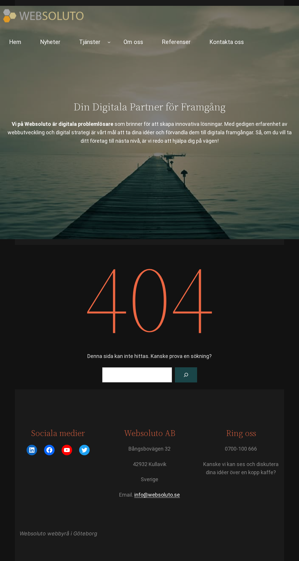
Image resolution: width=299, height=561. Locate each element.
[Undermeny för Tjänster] (109, 42)
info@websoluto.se (157, 495)
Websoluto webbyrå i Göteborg (58, 533)
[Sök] (186, 374)
